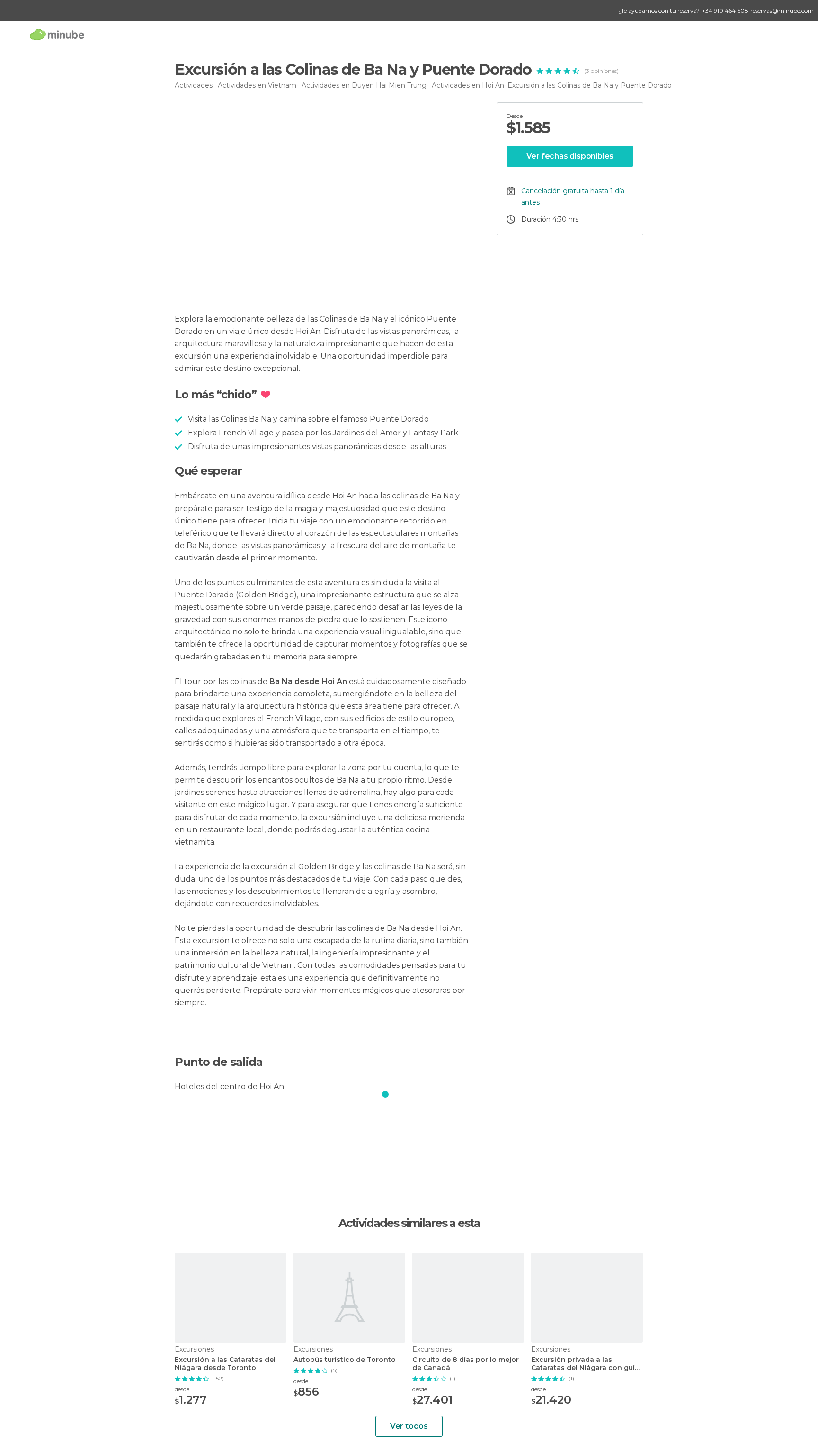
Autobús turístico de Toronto (344, 1360)
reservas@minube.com (782, 10)
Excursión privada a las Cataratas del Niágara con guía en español (585, 1364)
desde (182, 1389)
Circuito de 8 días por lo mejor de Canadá (465, 1364)
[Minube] (57, 34)
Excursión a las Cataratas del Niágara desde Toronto (225, 1364)
